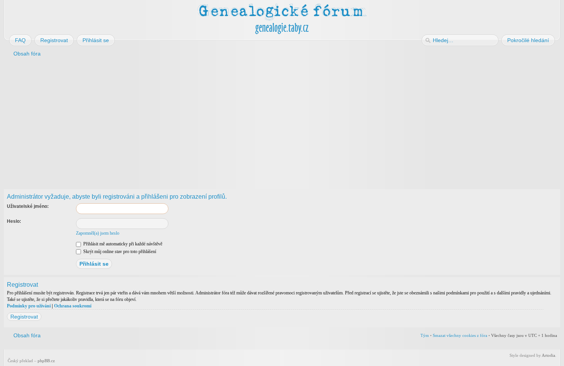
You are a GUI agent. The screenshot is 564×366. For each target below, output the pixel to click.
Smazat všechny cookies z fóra (460, 335)
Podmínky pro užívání (29, 306)
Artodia (548, 355)
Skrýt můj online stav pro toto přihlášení (119, 251)
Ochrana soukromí (72, 306)
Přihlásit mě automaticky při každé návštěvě (122, 244)
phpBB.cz (46, 360)
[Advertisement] (235, 121)
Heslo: (14, 221)
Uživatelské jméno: (28, 206)
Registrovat (24, 317)
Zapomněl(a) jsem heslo (97, 233)
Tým (425, 335)
